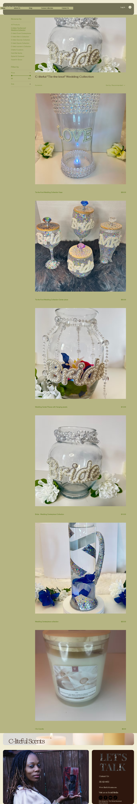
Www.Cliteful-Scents (106, 787)
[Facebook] (106, 798)
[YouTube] (110, 798)
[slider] (12, 75)
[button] (130, 7)
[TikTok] (115, 798)
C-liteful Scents (26, 741)
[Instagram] (101, 798)
